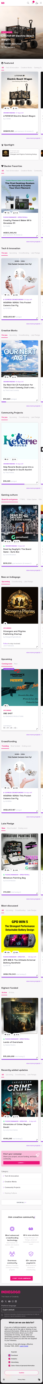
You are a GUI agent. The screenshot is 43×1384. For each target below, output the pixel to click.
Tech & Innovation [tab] (12, 68)
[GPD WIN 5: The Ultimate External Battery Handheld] (19, 934)
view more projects (33, 138)
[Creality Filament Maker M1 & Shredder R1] (19, 194)
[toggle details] (37, 133)
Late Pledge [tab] (35, 253)
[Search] (28, 3)
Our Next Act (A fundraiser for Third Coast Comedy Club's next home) (19, 387)
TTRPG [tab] (22, 499)
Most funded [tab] (15, 746)
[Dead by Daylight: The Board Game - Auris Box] (19, 523)
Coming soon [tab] (7, 664)
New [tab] (15, 664)
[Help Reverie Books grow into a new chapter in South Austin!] (19, 441)
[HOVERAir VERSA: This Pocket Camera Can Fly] (19, 276)
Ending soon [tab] (26, 746)
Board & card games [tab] (10, 499)
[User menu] (37, 3)
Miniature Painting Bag (14, 878)
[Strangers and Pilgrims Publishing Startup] (19, 605)
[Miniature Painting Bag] (19, 851)
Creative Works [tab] (26, 68)
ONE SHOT (8, 713)
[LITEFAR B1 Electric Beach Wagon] (19, 90)
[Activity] (33, 3)
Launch (21, 1163)
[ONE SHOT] (19, 687)
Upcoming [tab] (13, 253)
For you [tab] (4, 253)
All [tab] (3, 68)
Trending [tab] (5, 746)
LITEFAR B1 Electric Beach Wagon (19, 116)
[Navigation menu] (41, 3)
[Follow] (5, 623)
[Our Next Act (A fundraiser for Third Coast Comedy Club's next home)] (19, 358)
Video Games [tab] (32, 499)
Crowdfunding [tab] (24, 253)
